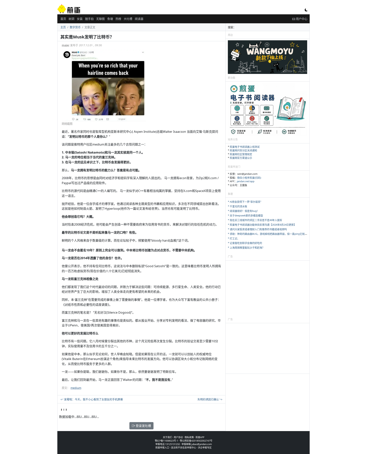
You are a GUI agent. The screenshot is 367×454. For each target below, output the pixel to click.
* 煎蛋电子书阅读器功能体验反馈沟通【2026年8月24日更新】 (262, 224)
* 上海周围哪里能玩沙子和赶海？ (246, 247)
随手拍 (89, 19)
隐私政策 (189, 437)
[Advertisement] (267, 289)
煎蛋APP (200, 437)
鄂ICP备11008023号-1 (166, 440)
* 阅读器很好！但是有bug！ (243, 211)
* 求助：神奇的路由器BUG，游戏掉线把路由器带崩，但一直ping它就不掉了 (270, 233)
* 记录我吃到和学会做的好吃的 (245, 243)
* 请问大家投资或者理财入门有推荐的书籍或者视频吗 (257, 229)
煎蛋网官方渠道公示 (241, 157)
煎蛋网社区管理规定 (241, 154)
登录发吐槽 (143, 426)
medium (76, 388)
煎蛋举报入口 (162, 447)
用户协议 (178, 437)
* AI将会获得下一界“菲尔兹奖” (244, 201)
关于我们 (167, 437)
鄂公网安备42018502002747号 (196, 440)
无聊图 (100, 19)
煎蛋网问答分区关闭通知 (243, 150)
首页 (63, 19)
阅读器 (139, 19)
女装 (80, 19)
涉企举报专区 (205, 447)
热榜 (118, 19)
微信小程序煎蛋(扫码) (249, 177)
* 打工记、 (234, 238)
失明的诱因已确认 (208, 399)
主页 (63, 27)
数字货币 (75, 27)
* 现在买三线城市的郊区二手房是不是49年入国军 (255, 220)
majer (65, 45)
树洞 (71, 19)
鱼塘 (110, 19)
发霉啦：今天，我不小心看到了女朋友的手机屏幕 (93, 399)
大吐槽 (128, 19)
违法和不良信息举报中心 (183, 447)
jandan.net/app (245, 181)
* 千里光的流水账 (237, 206)
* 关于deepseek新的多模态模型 (245, 215)
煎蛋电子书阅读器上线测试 (245, 146)
